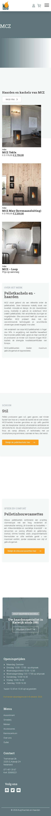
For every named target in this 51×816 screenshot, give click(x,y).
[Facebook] (7, 790)
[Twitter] (13, 790)
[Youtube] (18, 790)
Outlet (6, 742)
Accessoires (9, 729)
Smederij (7, 720)
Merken (7, 724)
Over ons (8, 738)
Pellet (4, 149)
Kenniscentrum (10, 733)
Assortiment (9, 715)
